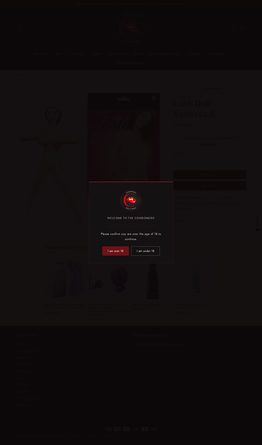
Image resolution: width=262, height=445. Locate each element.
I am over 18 (115, 251)
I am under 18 (145, 251)
